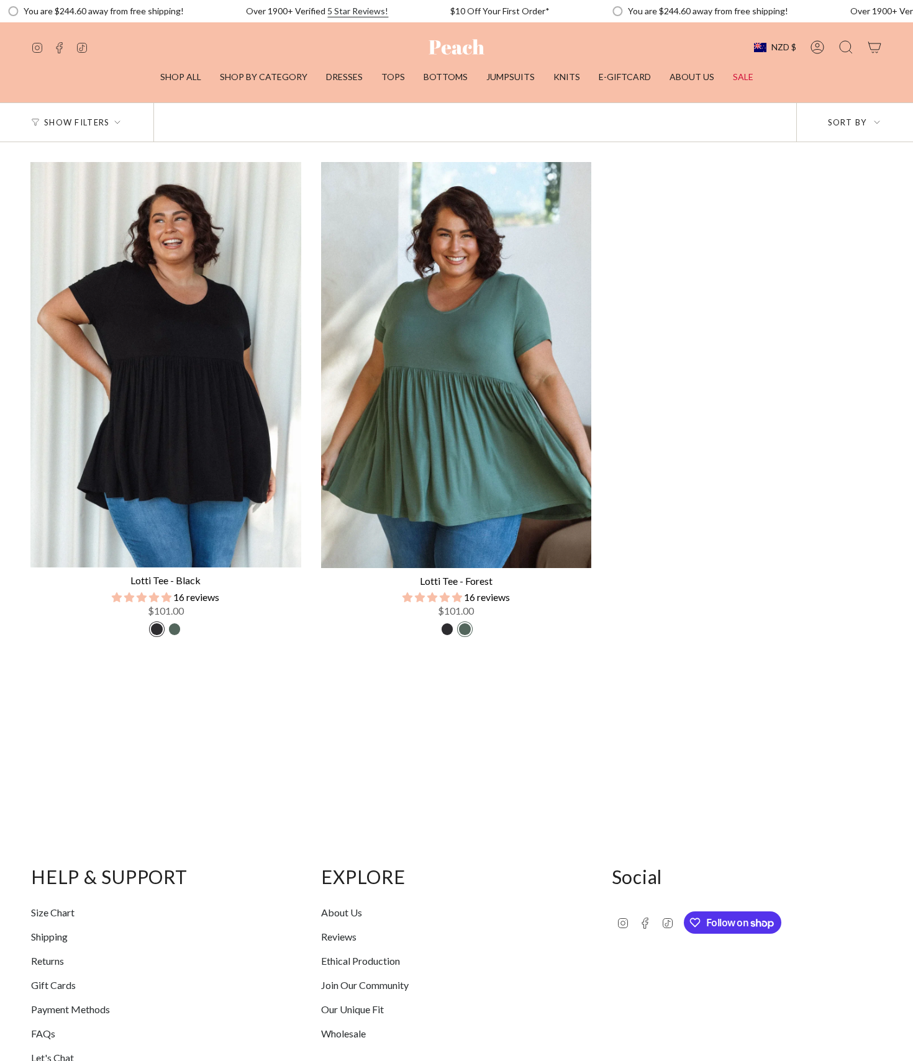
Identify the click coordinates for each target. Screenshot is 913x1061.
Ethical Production (360, 961)
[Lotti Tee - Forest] (456, 365)
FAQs (43, 1033)
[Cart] (874, 47)
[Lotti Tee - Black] (165, 364)
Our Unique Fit (352, 1009)
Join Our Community (365, 985)
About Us (341, 912)
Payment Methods (70, 1009)
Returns (47, 961)
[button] (264, 78)
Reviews (339, 936)
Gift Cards (53, 985)
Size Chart (53, 912)
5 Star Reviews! (357, 11)
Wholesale (343, 1033)
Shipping (49, 936)
